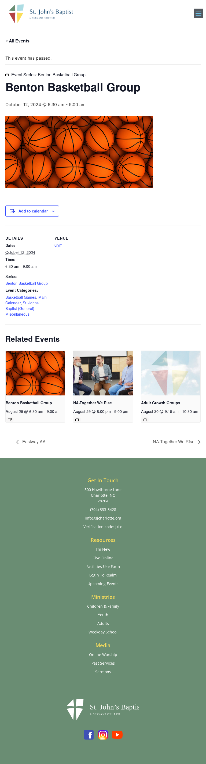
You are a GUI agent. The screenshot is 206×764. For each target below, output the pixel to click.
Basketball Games (20, 297)
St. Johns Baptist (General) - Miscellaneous (22, 308)
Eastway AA (33, 441)
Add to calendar (33, 211)
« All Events (17, 41)
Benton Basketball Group (26, 283)
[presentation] (35, 373)
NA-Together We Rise (92, 402)
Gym (58, 245)
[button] (198, 13)
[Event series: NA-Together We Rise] (77, 419)
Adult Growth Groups (160, 402)
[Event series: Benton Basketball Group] (10, 419)
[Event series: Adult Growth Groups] (145, 419)
